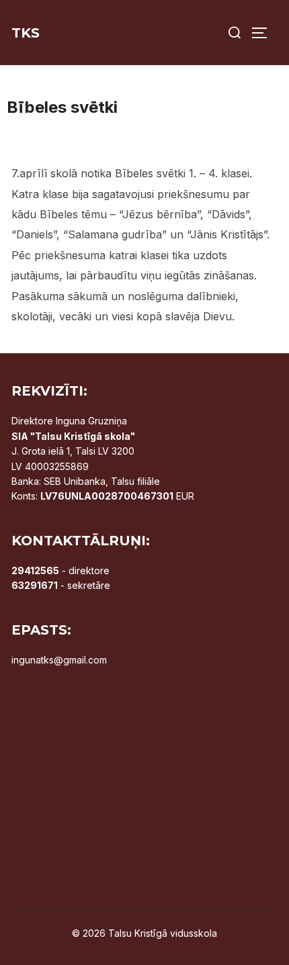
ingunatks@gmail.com (59, 659)
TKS (25, 33)
